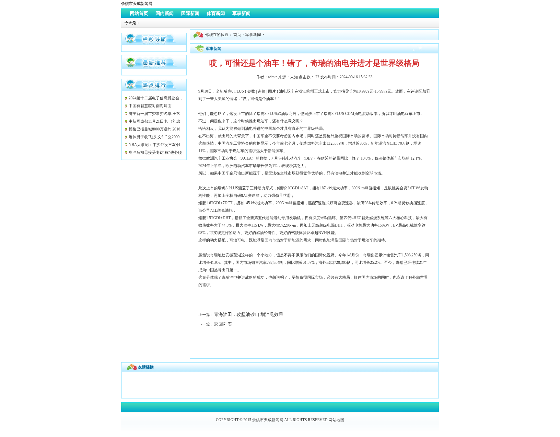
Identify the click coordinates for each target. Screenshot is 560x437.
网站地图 (336, 420)
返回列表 (223, 324)
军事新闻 (253, 34)
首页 (237, 34)
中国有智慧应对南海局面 (150, 106)
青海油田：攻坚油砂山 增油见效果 (248, 314)
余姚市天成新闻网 (136, 3)
